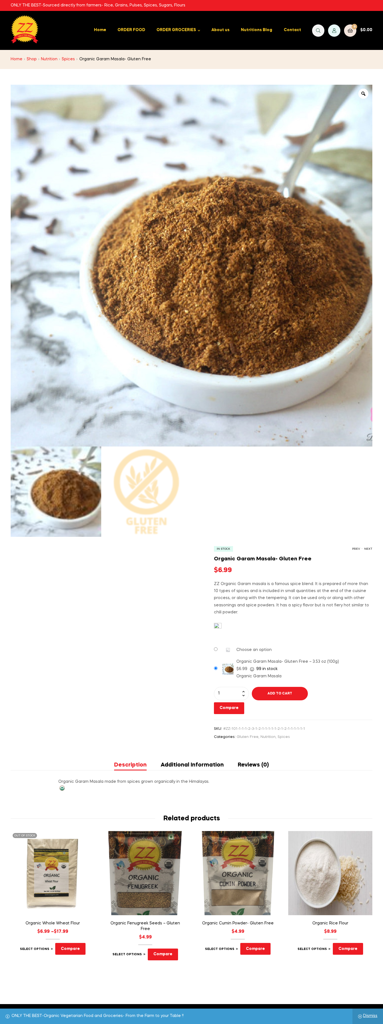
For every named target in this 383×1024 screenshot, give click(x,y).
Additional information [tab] (192, 765)
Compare (229, 708)
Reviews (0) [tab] (253, 765)
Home (100, 30)
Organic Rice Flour (330, 923)
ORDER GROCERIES (176, 30)
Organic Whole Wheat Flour (53, 923)
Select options (34, 949)
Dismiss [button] (370, 1016)
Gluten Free (248, 737)
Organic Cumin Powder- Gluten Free (238, 923)
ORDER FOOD (131, 30)
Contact (292, 30)
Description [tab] (130, 765)
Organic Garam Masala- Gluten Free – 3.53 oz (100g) (287, 662)
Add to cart (279, 693)
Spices (68, 59)
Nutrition (49, 59)
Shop (32, 59)
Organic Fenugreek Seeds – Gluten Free (145, 926)
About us (220, 30)
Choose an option (254, 650)
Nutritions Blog (256, 30)
